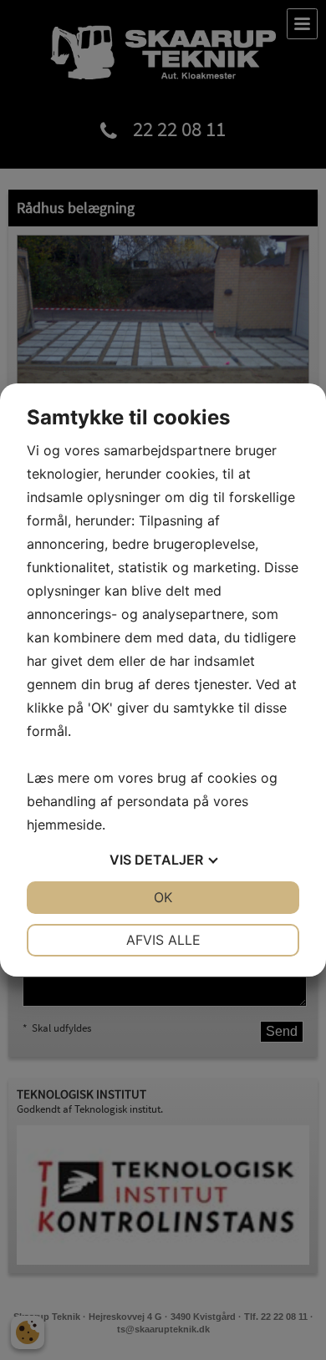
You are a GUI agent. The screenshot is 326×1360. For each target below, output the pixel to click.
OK (163, 897)
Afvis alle (163, 939)
